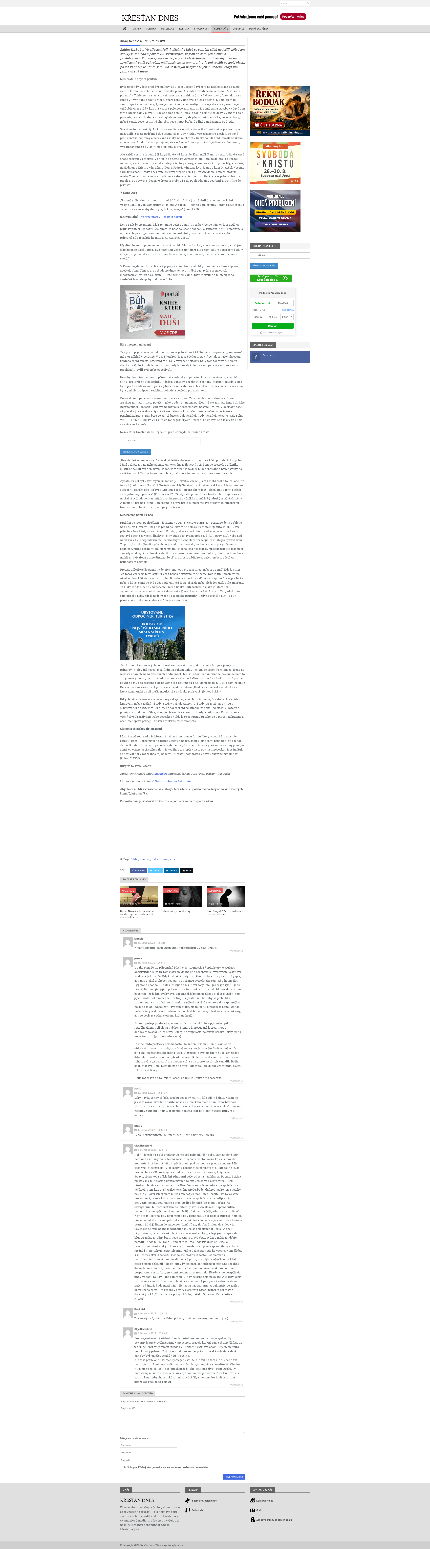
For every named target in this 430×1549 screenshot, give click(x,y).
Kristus (144, 859)
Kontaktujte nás (264, 1500)
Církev (137, 28)
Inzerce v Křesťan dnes (204, 1500)
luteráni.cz (160, 773)
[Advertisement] (182, 830)
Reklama (193, 1489)
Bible (134, 859)
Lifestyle (238, 28)
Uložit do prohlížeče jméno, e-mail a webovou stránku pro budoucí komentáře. (165, 1467)
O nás (126, 1489)
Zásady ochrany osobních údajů (274, 1519)
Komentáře (221, 28)
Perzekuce (167, 28)
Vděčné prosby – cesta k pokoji (161, 217)
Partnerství (197, 1510)
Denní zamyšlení (259, 28)
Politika (151, 28)
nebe (155, 859)
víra (172, 859)
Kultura (184, 28)
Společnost (201, 28)
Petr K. (138, 1088)
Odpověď (238, 950)
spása (164, 859)
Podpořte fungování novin (173, 781)
